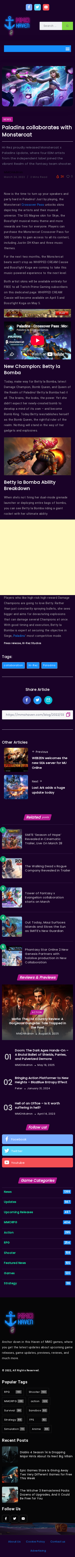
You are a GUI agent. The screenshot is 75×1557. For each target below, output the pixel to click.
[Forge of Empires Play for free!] (37, 313)
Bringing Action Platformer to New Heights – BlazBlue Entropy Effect (42, 1080)
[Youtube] (46, 7)
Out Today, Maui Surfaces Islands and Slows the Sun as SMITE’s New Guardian (45, 926)
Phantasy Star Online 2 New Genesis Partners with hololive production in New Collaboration (46, 955)
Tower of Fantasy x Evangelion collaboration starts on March (44, 897)
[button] (67, 48)
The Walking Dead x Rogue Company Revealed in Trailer (47, 868)
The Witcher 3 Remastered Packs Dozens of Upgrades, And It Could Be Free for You (45, 1494)
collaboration (13, 665)
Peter (19, 1088)
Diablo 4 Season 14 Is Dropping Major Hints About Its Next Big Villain (46, 1454)
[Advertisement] (37, 557)
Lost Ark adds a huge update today (48, 790)
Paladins (19, 636)
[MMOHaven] (17, 26)
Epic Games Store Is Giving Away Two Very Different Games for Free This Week (46, 1474)
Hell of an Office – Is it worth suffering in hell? (37, 1105)
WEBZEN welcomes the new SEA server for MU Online (50, 763)
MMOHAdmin (13, 172)
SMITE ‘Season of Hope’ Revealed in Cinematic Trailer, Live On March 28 (43, 839)
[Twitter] (37, 7)
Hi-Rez (33, 665)
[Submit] (67, 26)
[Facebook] (29, 7)
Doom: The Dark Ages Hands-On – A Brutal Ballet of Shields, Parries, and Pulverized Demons (41, 1054)
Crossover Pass (33, 204)
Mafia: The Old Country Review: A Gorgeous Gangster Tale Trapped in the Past (37, 1023)
